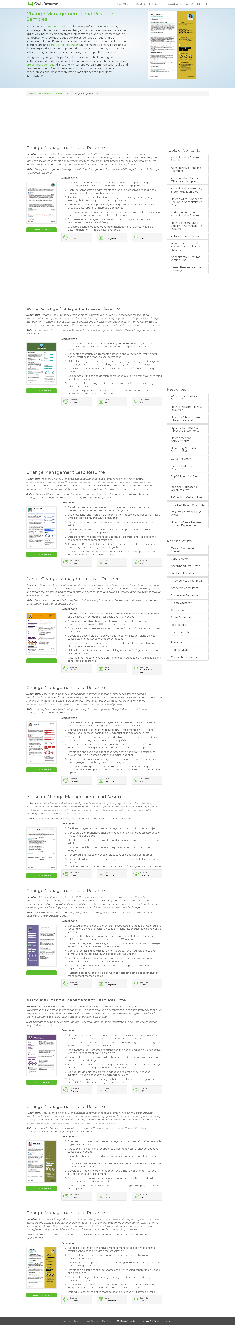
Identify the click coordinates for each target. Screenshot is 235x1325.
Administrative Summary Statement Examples (186, 190)
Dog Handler (179, 624)
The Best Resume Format (187, 504)
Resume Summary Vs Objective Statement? (185, 429)
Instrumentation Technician (181, 634)
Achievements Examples (186, 236)
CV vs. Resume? (181, 458)
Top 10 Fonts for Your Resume (184, 478)
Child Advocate (180, 610)
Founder (176, 642)
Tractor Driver (180, 649)
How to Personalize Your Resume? (186, 408)
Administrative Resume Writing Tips (185, 258)
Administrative (63, 93)
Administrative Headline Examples (186, 169)
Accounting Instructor (185, 566)
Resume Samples (45, 93)
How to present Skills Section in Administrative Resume (186, 225)
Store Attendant (181, 617)
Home (31, 93)
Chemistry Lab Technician (187, 580)
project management (40, 64)
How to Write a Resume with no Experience (186, 524)
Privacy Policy (70, 1321)
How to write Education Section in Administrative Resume (186, 246)
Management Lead (51, 26)
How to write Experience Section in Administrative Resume (187, 202)
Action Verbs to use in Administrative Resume (185, 214)
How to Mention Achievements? (181, 440)
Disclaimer (109, 1321)
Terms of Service (90, 1321)
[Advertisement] (117, 120)
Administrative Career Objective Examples (184, 180)
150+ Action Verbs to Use (186, 497)
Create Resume (197, 3)
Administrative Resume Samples (185, 159)
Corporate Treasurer (184, 657)
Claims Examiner (181, 602)
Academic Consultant (184, 588)
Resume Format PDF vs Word (186, 513)
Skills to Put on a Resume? (181, 468)
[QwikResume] (43, 4)
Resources (172, 3)
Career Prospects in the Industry (186, 269)
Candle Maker (180, 558)
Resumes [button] (122, 3)
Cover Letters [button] (147, 3)
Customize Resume (41, 229)
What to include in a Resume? (184, 398)
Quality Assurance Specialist (182, 550)
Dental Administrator (184, 573)
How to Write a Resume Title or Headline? (186, 419)
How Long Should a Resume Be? (183, 450)
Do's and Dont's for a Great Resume (184, 488)
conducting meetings (63, 44)
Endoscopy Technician (185, 595)
